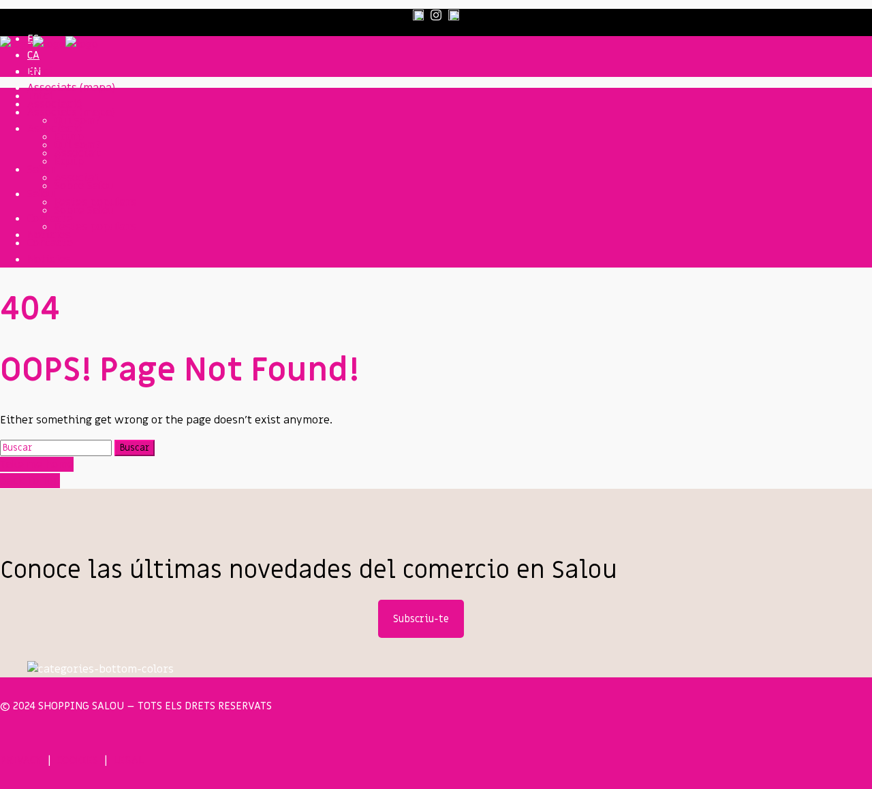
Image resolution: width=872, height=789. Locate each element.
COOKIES (77, 760)
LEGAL (128, 760)
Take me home (37, 464)
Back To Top (30, 480)
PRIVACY (21, 760)
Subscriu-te (421, 619)
